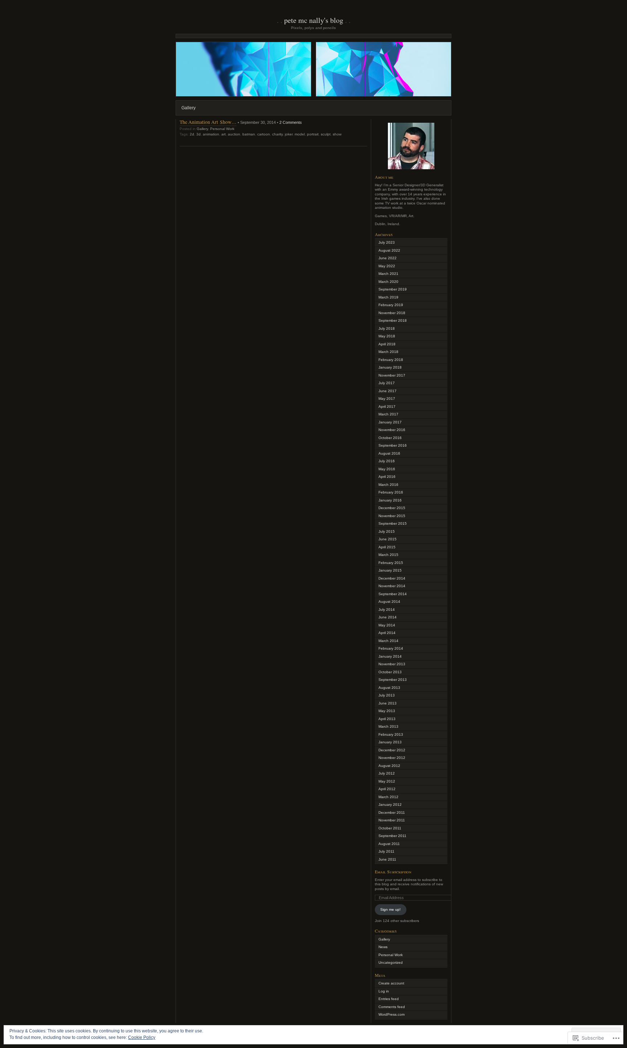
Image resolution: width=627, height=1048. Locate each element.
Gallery (188, 107)
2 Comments (290, 122)
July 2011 (386, 851)
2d (192, 134)
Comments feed (391, 1007)
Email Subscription (393, 871)
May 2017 (386, 399)
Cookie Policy (141, 1037)
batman (248, 134)
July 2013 (386, 695)
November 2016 (391, 430)
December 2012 (391, 750)
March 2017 (388, 414)
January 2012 (390, 805)
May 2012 (386, 781)
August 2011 (389, 844)
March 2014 (388, 641)
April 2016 (387, 477)
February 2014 (390, 648)
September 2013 (392, 680)
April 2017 (387, 407)
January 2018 (390, 367)
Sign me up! (390, 909)
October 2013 (390, 672)
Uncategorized (390, 962)
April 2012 (387, 789)
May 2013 (386, 711)
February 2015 (390, 563)
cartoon (263, 134)
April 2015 (387, 547)
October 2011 (389, 828)
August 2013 (389, 688)
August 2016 (389, 453)
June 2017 (387, 391)
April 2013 (387, 719)
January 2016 (390, 500)
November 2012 (391, 758)
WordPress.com (391, 1014)
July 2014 (386, 610)
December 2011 (391, 813)
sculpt (326, 134)
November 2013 (391, 664)
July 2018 (386, 328)
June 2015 (387, 539)
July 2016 (386, 461)
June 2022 (387, 258)
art (223, 134)
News (383, 947)
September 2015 (392, 523)
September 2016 (392, 445)
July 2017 (386, 383)
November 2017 (391, 375)
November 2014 (391, 586)
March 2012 (388, 797)
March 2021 (388, 274)
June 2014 (387, 617)
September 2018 (392, 320)
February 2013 (390, 734)
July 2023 (386, 242)
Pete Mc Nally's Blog (313, 20)
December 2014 (391, 578)
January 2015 (390, 570)
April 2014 (387, 633)
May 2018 (386, 336)
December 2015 (391, 508)
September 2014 (392, 594)
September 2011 (392, 836)
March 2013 (388, 726)
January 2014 (390, 656)
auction (234, 134)
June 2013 (387, 703)
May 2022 (386, 266)
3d (198, 134)
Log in (383, 991)
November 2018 (391, 313)
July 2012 (386, 773)
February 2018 (390, 360)
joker (288, 134)
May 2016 (386, 469)
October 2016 (390, 438)
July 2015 (386, 531)
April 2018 (387, 344)
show (337, 134)
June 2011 (387, 859)
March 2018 (388, 352)
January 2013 (390, 742)
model (300, 134)
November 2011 (391, 820)
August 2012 (389, 766)
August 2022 (389, 250)
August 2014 (389, 602)
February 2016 (390, 492)
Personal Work (222, 129)
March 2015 (388, 555)
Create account (391, 983)
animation (211, 134)
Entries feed (388, 999)
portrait (313, 134)
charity (277, 134)
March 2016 (388, 485)
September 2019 (392, 289)
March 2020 (388, 282)
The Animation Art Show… (208, 121)
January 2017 (390, 422)
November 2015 (391, 516)
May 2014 (386, 625)
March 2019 (388, 297)
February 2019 (390, 305)
